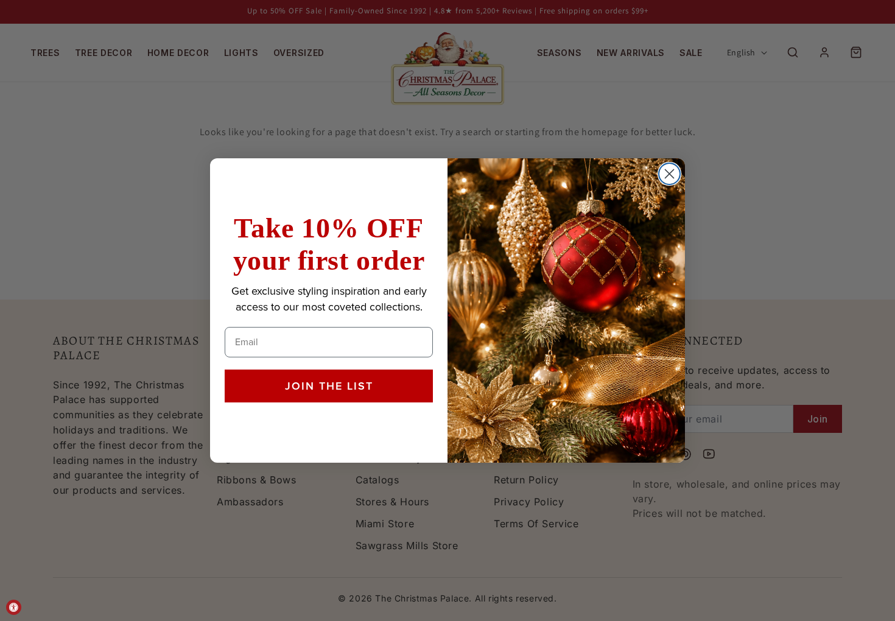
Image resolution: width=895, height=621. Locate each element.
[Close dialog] (669, 173)
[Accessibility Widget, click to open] (13, 607)
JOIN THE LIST (329, 386)
